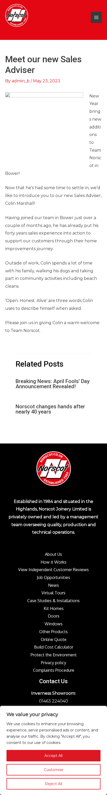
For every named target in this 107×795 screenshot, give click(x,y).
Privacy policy (53, 662)
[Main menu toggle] (96, 17)
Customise (53, 769)
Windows (54, 623)
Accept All (53, 755)
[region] (53, 750)
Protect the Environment (54, 654)
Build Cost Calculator (53, 647)
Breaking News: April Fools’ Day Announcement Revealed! (53, 384)
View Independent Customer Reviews (53, 569)
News (53, 585)
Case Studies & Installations (53, 600)
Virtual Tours (53, 592)
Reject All (53, 783)
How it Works (53, 562)
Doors (53, 616)
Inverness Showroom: (53, 693)
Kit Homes (54, 608)
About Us (53, 554)
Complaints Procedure (53, 670)
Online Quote (53, 639)
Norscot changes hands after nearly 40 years (50, 409)
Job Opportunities (53, 577)
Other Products (53, 631)
